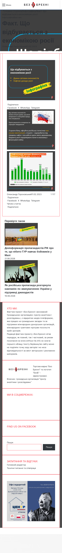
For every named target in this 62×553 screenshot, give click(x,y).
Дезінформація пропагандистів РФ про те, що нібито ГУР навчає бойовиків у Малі (29, 252)
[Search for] (15, 6)
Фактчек (18, 17)
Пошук (10, 442)
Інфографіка (29, 11)
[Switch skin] (20, 6)
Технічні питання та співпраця (21, 468)
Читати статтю (14, 204)
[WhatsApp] (8, 210)
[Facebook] (7, 210)
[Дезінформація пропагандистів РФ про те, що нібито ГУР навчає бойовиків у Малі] (21, 244)
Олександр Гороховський (14, 46)
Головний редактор (16, 465)
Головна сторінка (12, 11)
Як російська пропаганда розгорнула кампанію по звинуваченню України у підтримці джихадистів (28, 289)
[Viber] (9, 210)
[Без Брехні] (36, 5)
